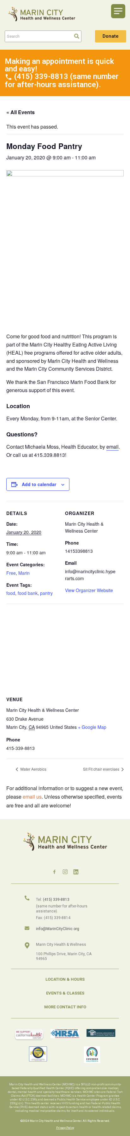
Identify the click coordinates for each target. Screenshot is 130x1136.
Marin (24, 573)
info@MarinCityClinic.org (57, 929)
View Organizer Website (89, 590)
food (10, 593)
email (112, 446)
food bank (28, 593)
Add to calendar (39, 484)
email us (32, 796)
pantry (46, 593)
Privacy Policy (65, 1127)
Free (11, 573)
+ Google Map (92, 727)
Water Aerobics (32, 769)
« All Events (20, 112)
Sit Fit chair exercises (101, 769)
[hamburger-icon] (118, 11)
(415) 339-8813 (56, 899)
